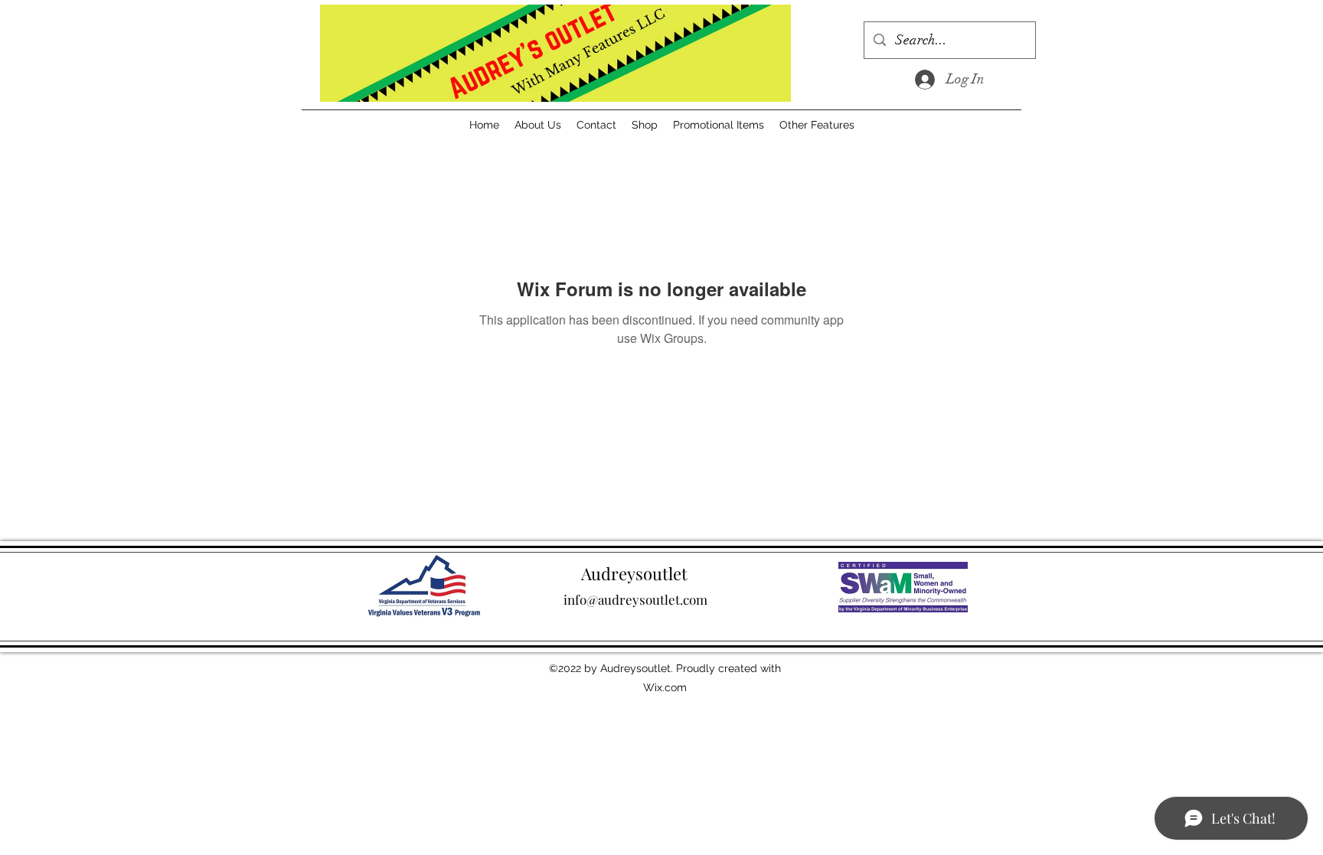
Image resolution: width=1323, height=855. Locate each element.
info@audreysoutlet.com (635, 599)
